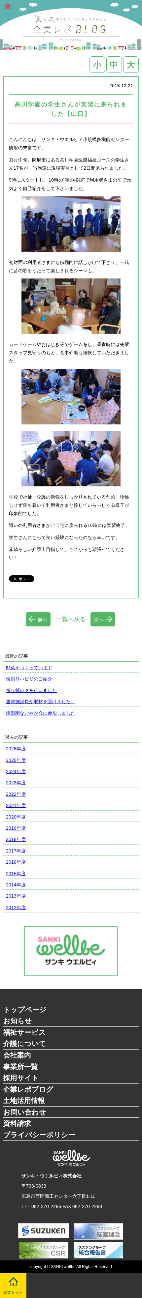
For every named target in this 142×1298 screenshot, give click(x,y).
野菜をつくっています (29, 667)
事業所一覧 (20, 1066)
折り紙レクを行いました (31, 690)
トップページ (25, 1009)
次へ (98, 619)
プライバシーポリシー (39, 1135)
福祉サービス (24, 1032)
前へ (42, 619)
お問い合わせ (24, 1112)
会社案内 (17, 1055)
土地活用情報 (24, 1100)
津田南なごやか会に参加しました (40, 713)
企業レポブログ (28, 1089)
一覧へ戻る (71, 619)
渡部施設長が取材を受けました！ (40, 701)
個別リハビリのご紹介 (29, 678)
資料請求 (17, 1123)
